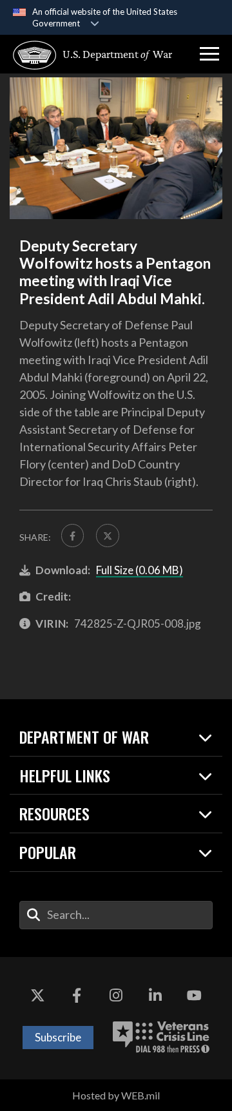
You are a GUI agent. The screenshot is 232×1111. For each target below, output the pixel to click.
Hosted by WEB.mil (116, 1095)
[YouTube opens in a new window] (195, 996)
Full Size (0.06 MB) (139, 570)
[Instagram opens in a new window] (116, 996)
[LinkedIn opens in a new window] (155, 996)
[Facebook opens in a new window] (77, 996)
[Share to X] (107, 535)
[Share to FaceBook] (72, 535)
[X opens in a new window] (37, 996)
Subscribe (58, 1037)
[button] (209, 54)
